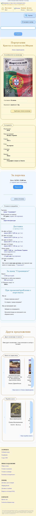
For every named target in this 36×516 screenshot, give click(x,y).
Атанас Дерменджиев (18, 50)
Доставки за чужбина (7, 488)
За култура (26, 0)
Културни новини (15, 0)
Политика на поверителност (8, 474)
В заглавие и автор (27, 22)
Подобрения (4, 455)
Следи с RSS (5, 458)
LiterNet (9, 0)
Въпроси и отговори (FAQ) (8, 491)
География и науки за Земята (16, 161)
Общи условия (5, 466)
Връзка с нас (5, 499)
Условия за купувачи (7, 469)
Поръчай (18, 187)
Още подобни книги (26, 436)
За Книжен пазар (6, 452)
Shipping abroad (5, 485)
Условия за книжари (6, 471)
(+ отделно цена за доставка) (18, 182)
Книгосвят (21, 0)
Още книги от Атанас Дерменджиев (22, 390)
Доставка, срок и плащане (8, 482)
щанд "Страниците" (10, 212)
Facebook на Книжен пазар (8, 502)
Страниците (20, 265)
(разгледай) (9, 275)
